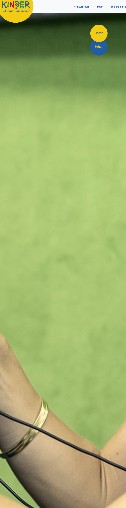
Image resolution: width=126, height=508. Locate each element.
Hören (99, 33)
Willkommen (81, 6)
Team (100, 6)
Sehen (99, 46)
